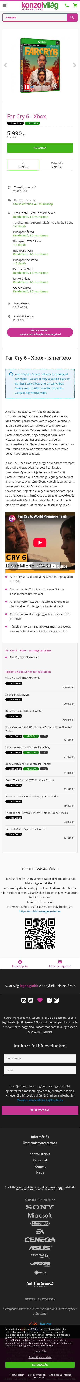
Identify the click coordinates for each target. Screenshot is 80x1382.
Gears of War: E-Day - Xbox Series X (25, 829)
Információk (40, 1137)
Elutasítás (40, 1351)
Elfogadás (40, 1365)
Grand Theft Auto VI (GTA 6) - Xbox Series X (30, 780)
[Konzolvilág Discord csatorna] (23, 1000)
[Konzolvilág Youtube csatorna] (30, 1000)
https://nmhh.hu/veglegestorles (40, 911)
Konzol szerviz (40, 1154)
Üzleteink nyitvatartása (40, 1143)
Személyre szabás (40, 1357)
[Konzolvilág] (40, 978)
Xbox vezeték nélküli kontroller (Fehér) (27, 747)
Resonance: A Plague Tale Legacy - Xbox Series (31, 796)
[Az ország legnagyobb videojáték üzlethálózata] (40, 6)
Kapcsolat (40, 1160)
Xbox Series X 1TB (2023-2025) (22, 678)
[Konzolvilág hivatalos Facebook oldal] (49, 1000)
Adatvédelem (17, 1374)
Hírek (40, 1172)
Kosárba (40, 148)
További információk (42, 1345)
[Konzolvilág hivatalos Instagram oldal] (56, 1000)
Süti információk (36, 1374)
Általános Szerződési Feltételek (53, 1376)
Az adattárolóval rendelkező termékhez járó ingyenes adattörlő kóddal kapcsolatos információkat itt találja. (40, 1188)
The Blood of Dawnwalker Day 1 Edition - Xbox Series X (36, 812)
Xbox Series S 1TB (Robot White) (23, 711)
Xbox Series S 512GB (17, 694)
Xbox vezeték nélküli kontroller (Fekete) (28, 764)
